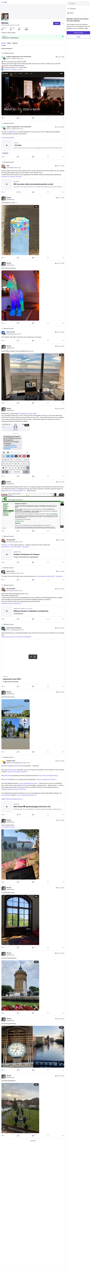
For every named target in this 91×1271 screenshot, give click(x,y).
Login (78, 37)
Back (5, 2)
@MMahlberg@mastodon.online (9, 25)
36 (10, 29)
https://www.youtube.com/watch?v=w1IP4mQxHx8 (16, 637)
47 (2, 29)
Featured (15, 43)
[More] (63, 118)
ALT (62, 113)
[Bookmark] (48, 118)
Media (9, 43)
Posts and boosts (6, 48)
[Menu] (62, 23)
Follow (57, 23)
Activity (3, 43)
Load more (33, 1140)
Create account (78, 33)
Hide (61, 73)
